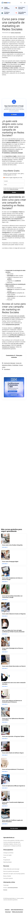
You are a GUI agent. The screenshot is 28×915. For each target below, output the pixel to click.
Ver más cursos (14, 828)
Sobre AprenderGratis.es (17, 909)
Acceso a (10, 887)
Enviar (14, 192)
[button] (21, 3)
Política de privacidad (17, 911)
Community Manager (9, 363)
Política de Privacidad (14, 189)
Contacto (7, 909)
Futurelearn (7, 369)
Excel (4, 857)
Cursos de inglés (7, 855)
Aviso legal (8, 911)
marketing (7, 152)
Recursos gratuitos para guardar (11, 871)
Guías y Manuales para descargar (11, 869)
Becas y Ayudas (7, 876)
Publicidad (5, 885)
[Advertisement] (14, 86)
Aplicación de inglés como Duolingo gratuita (14, 873)
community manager (17, 152)
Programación (6, 859)
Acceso (5, 890)
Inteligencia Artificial (8, 852)
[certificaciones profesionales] (14, 397)
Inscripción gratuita (8, 878)
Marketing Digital (7, 862)
